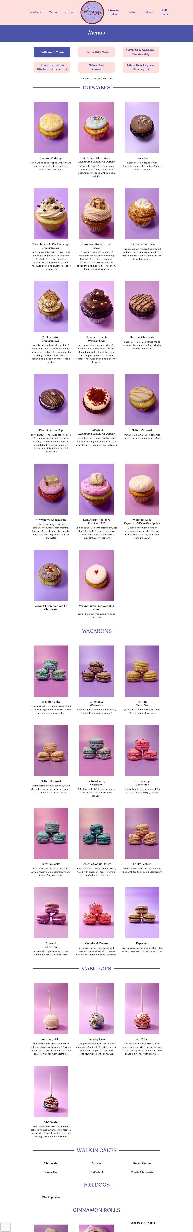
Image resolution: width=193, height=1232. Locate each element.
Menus (53, 12)
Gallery (148, 12)
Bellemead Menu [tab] (52, 52)
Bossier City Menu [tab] (96, 52)
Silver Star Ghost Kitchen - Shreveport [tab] (52, 67)
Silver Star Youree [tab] (96, 67)
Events (131, 12)
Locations (34, 12)
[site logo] (92, 12)
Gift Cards (165, 12)
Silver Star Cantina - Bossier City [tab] (141, 52)
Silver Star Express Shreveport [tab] (141, 67)
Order (69, 12)
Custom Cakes (113, 12)
